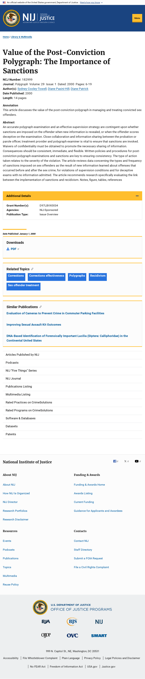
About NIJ (9, 484)
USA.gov (92, 666)
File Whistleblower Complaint (40, 658)
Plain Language (71, 658)
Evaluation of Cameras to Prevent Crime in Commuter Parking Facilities (55, 313)
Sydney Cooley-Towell (32, 89)
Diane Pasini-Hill (58, 89)
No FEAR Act (37, 666)
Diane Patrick (79, 89)
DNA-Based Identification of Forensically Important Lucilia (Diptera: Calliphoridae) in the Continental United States (67, 338)
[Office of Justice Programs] (11, 18)
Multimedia (10, 576)
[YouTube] (138, 464)
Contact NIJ (81, 541)
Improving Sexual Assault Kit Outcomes (34, 324)
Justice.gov (108, 666)
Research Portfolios (15, 510)
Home (6, 37)
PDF (14, 249)
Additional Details (18, 196)
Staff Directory (83, 549)
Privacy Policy (92, 658)
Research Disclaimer (15, 519)
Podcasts (8, 549)
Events (7, 541)
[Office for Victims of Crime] (72, 638)
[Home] (38, 18)
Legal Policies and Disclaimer (122, 658)
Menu (137, 18)
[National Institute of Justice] (99, 624)
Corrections (16, 275)
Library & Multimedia (21, 37)
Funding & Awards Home (89, 484)
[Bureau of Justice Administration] (46, 624)
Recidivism (97, 275)
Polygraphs (77, 275)
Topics (7, 567)
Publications (10, 558)
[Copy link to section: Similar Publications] (40, 306)
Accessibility (10, 658)
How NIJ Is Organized (16, 493)
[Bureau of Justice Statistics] (72, 626)
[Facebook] (117, 464)
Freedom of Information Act (66, 666)
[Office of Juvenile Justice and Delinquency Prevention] (46, 639)
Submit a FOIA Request (88, 558)
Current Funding (84, 502)
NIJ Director (10, 502)
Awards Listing (83, 493)
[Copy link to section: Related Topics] (31, 268)
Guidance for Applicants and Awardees (98, 510)
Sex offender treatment (23, 285)
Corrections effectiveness (46, 275)
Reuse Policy (11, 584)
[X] (128, 464)
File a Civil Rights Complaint (91, 567)
